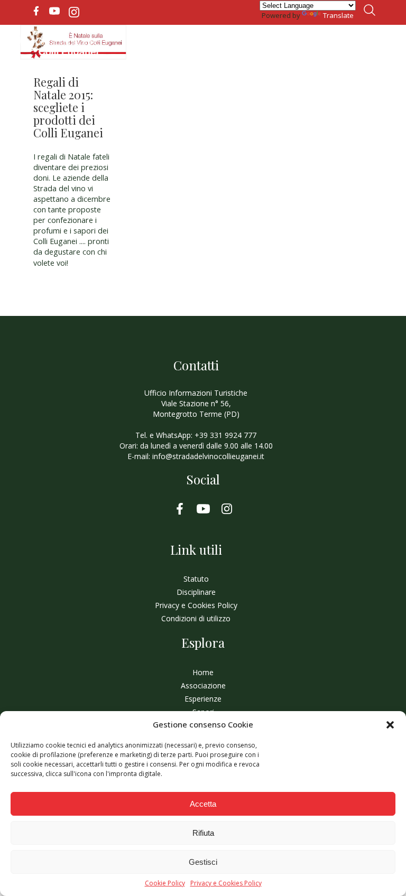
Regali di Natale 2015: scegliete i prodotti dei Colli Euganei (68, 107)
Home (203, 672)
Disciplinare (196, 592)
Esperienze (203, 699)
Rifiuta (203, 832)
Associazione (203, 685)
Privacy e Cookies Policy (226, 883)
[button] (390, 725)
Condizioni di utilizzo (195, 618)
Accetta (203, 803)
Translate (338, 15)
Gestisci (203, 861)
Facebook (36, 11)
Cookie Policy (165, 883)
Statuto (196, 579)
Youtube (54, 11)
